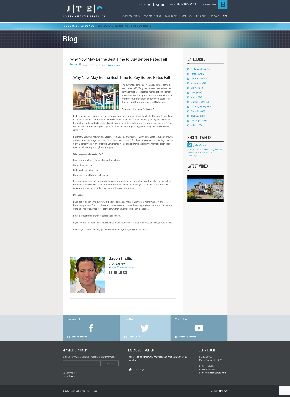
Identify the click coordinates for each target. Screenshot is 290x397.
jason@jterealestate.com (124, 267)
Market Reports (198, 102)
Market (194, 97)
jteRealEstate (199, 145)
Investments (197, 83)
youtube (157, 5)
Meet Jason (187, 16)
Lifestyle (195, 92)
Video (193, 125)
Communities (171, 16)
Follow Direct (134, 337)
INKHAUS (223, 391)
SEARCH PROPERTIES (130, 16)
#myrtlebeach (216, 150)
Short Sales (196, 111)
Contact (215, 16)
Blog (225, 16)
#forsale (201, 153)
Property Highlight (199, 106)
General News (114, 65)
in (162, 4)
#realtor (208, 153)
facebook (153, 4)
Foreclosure (196, 74)
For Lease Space (198, 69)
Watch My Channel (187, 337)
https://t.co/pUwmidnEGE (198, 150)
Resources (201, 16)
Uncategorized (198, 120)
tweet (149, 5)
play (205, 191)
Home (66, 26)
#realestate (192, 153)
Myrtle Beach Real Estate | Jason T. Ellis (84, 11)
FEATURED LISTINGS (152, 16)
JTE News (195, 88)
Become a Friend (79, 337)
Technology (196, 116)
